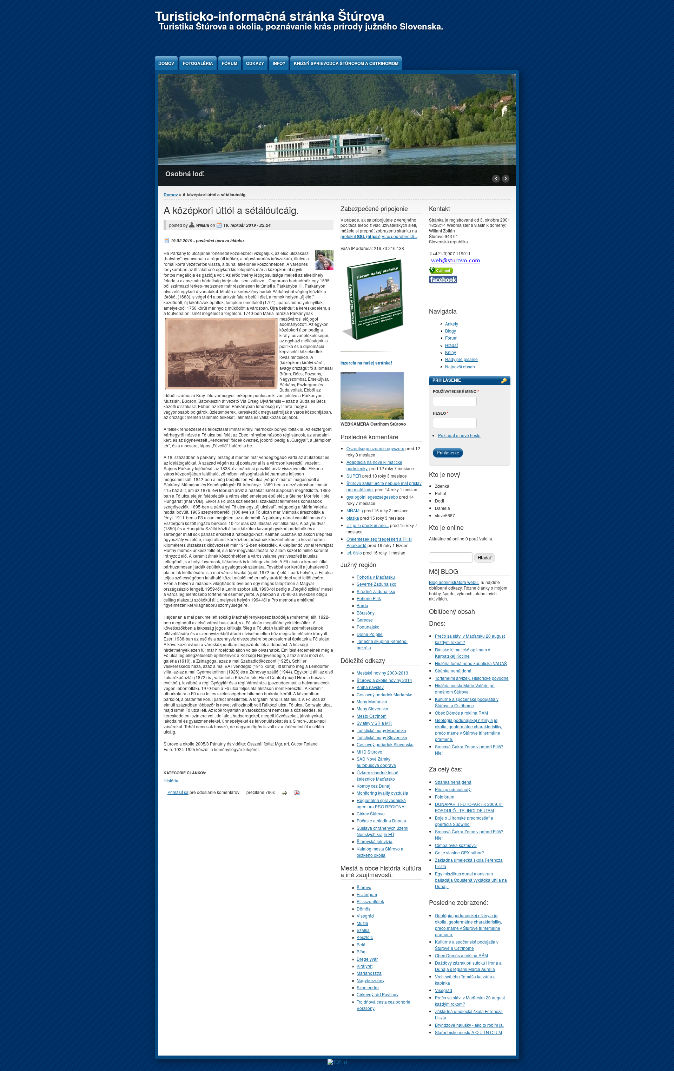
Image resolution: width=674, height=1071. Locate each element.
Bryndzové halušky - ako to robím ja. (469, 1025)
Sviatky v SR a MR (374, 723)
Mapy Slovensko (372, 708)
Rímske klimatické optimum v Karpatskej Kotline (462, 652)
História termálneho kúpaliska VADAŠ (471, 663)
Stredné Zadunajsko (376, 591)
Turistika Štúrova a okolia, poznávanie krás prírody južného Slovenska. (301, 26)
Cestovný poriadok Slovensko (385, 744)
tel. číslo (354, 553)
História (171, 780)
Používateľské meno (456, 391)
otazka (352, 518)
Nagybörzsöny (370, 980)
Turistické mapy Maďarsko (381, 730)
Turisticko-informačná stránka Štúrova (269, 15)
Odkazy (255, 63)
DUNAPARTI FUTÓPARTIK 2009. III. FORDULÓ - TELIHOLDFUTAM (469, 807)
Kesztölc (365, 937)
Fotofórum (444, 797)
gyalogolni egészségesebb (372, 497)
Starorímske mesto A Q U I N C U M (468, 1032)
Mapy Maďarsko (372, 701)
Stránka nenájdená (453, 671)
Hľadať (451, 345)
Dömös (363, 909)
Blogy (450, 331)
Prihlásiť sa (178, 792)
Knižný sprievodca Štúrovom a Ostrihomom (346, 63)
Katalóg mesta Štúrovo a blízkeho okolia (380, 852)
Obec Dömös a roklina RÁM (461, 713)
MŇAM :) (354, 510)
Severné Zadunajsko (376, 584)
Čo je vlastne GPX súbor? (459, 852)
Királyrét (364, 966)
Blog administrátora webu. (454, 582)
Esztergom (367, 894)
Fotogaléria (198, 63)
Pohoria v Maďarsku (376, 577)
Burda (362, 605)
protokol (361, 236)
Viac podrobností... (399, 236)
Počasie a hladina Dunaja (381, 820)
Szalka (363, 930)
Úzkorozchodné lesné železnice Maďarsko (377, 775)
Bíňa (361, 951)
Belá (361, 944)
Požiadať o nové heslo (459, 435)
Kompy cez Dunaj (373, 786)
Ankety (451, 324)
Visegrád (365, 916)
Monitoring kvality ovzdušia (382, 793)
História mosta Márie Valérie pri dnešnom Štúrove (465, 688)
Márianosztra (369, 973)
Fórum (229, 63)
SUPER (353, 476)
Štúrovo (364, 887)
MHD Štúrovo (369, 752)
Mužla (362, 923)
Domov (166, 63)
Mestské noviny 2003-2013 (382, 673)
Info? (279, 63)
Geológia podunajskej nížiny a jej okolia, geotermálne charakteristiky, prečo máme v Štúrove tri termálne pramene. (468, 729)
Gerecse (365, 620)
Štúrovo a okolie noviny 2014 (384, 680)
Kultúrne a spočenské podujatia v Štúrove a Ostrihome (466, 702)
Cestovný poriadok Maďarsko (384, 694)
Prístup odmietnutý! (453, 789)
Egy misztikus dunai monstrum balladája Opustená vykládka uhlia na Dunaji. (471, 879)
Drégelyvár (367, 959)
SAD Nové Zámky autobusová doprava (376, 762)
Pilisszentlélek (370, 901)
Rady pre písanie (461, 359)
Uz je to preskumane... (367, 525)
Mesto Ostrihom (371, 716)
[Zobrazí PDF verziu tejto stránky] (297, 792)
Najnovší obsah (460, 366)
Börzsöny (366, 613)
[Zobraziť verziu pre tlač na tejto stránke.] (284, 792)
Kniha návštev (370, 687)
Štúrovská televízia (374, 841)
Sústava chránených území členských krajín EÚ (382, 831)
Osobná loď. (185, 173)
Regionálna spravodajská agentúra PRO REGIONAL (382, 803)
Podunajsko (368, 627)
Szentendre (368, 987)
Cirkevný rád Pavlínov (377, 994)
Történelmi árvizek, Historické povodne (472, 678)
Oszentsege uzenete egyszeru (375, 448)
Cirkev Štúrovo (371, 813)
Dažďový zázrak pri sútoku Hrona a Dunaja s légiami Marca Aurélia (468, 966)
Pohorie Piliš (369, 598)
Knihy (450, 352)
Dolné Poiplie (370, 634)
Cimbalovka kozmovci (456, 845)
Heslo (440, 413)
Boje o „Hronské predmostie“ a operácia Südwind (464, 821)
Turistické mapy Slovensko (382, 737)
